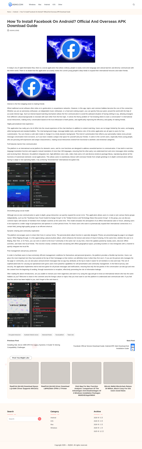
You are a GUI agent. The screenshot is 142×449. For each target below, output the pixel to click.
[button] (39, 419)
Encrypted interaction (15, 335)
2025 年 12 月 (99, 431)
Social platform (59, 335)
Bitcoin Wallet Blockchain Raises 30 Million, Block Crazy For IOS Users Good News (118, 388)
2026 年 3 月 (98, 421)
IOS (52, 421)
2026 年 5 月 (98, 418)
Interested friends (47, 335)
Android (53, 418)
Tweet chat (71, 335)
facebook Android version (31, 335)
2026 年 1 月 (98, 428)
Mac (52, 424)
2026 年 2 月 (98, 424)
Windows (54, 428)
